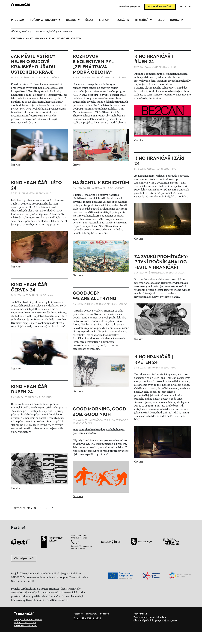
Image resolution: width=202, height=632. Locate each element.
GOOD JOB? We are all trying (94, 296)
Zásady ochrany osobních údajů (150, 616)
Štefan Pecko (31, 77)
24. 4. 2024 (139, 368)
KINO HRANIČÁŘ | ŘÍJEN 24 (153, 59)
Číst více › (16, 164)
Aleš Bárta (152, 67)
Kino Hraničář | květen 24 (153, 359)
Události (63, 38)
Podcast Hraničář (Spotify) (87, 618)
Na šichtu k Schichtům (101, 183)
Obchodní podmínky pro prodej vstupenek (155, 620)
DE (185, 6)
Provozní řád (140, 613)
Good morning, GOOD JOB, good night (99, 411)
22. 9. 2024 (139, 67)
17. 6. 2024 (77, 188)
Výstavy (76, 38)
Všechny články (22, 38)
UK (189, 6)
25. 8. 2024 (139, 169)
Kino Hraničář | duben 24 (30, 389)
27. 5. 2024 (139, 273)
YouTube (104, 613)
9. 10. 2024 (78, 77)
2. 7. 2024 (15, 193)
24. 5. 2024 (16, 295)
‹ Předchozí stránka (24, 508)
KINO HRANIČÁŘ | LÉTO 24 (36, 185)
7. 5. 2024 (77, 304)
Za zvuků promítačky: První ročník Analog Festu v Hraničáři (161, 262)
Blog (46, 77)
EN (181, 6)
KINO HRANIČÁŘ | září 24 (159, 161)
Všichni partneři (23, 558)
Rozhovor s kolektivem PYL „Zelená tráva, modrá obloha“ (93, 64)
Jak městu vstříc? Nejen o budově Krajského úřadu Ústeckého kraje (33, 64)
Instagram (91, 613)
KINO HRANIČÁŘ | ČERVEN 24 (30, 287)
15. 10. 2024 (16, 77)
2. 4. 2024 (15, 397)
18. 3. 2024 (78, 420)
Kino (52, 38)
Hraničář (41, 38)
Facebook (78, 613)
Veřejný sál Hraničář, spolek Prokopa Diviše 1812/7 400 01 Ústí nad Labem (28, 622)
